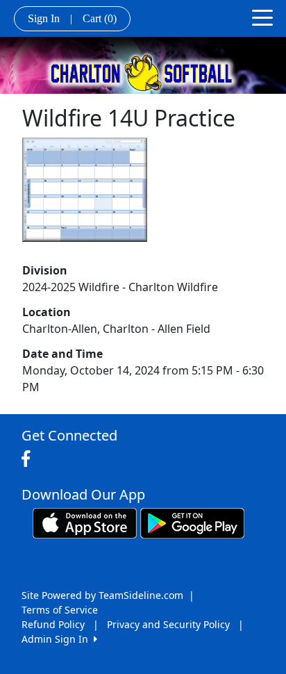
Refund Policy (53, 624)
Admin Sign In (58, 639)
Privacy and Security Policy (168, 624)
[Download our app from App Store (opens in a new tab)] (85, 522)
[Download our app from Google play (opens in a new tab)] (192, 522)
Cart (100, 18)
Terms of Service (60, 609)
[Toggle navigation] (262, 16)
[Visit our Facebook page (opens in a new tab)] (29, 459)
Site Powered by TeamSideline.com (102, 595)
